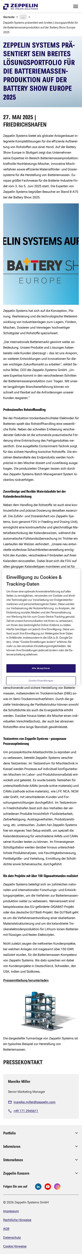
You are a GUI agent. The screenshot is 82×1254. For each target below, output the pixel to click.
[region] (41, 627)
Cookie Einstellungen (41, 680)
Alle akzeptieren (41, 668)
